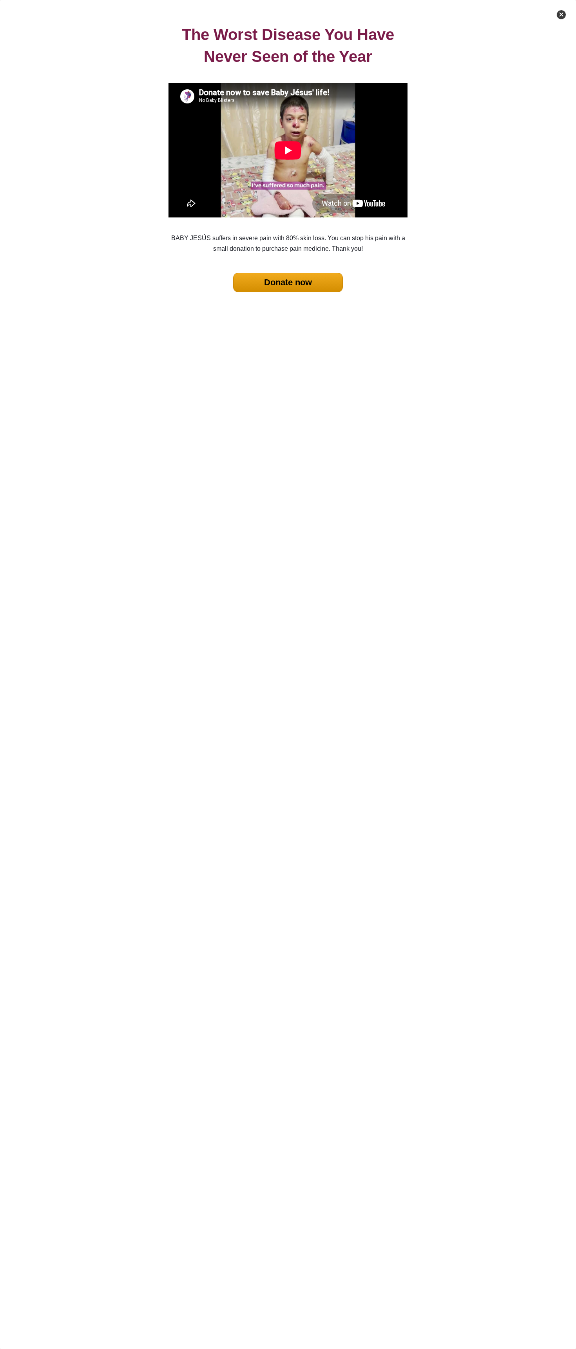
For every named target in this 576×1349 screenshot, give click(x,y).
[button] (561, 15)
